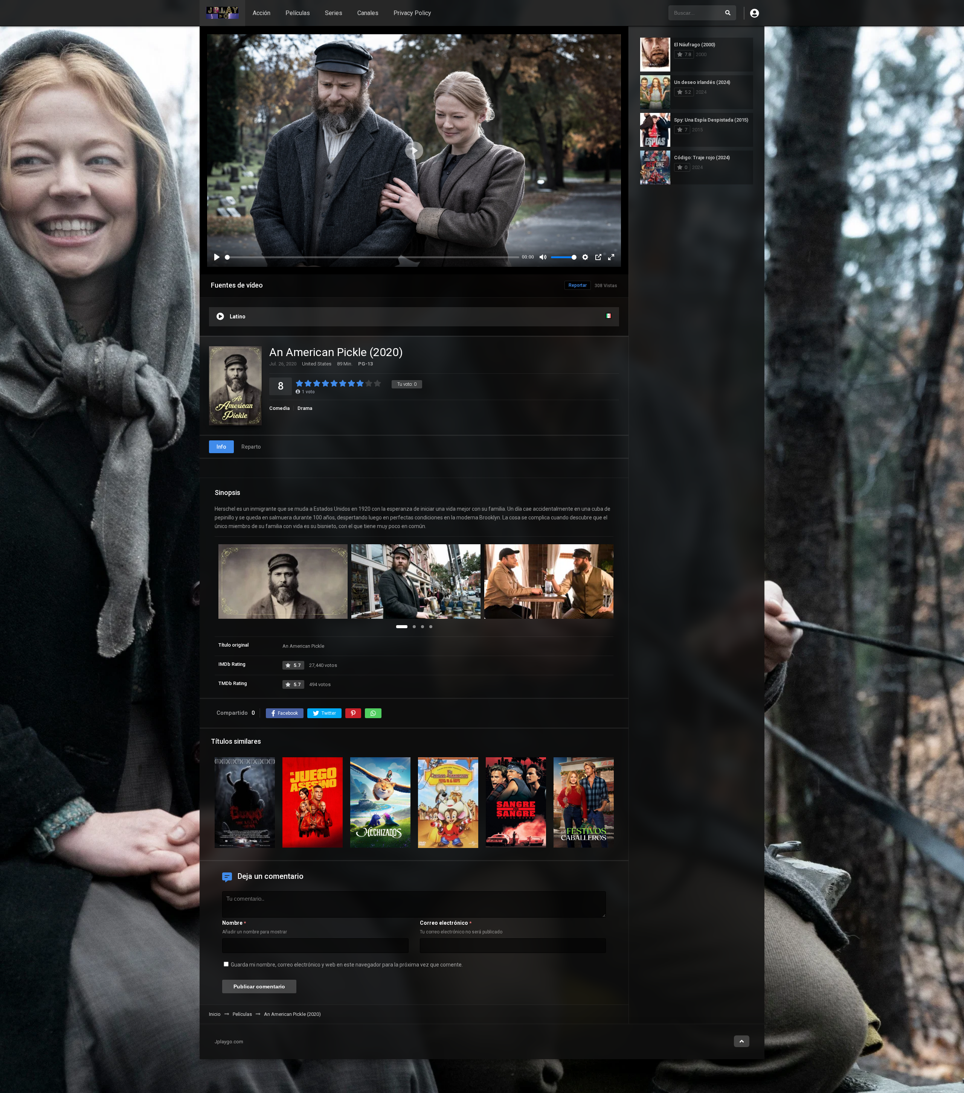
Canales (367, 13)
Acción (261, 13)
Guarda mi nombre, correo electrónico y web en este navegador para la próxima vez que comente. (347, 965)
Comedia (279, 408)
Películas (297, 13)
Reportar (578, 285)
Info (221, 447)
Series (333, 13)
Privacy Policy (412, 13)
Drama (304, 408)
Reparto (251, 447)
